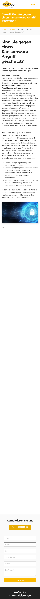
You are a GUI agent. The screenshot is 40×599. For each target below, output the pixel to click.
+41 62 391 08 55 (21, 527)
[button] (34, 4)
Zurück (4, 227)
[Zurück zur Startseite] (9, 4)
